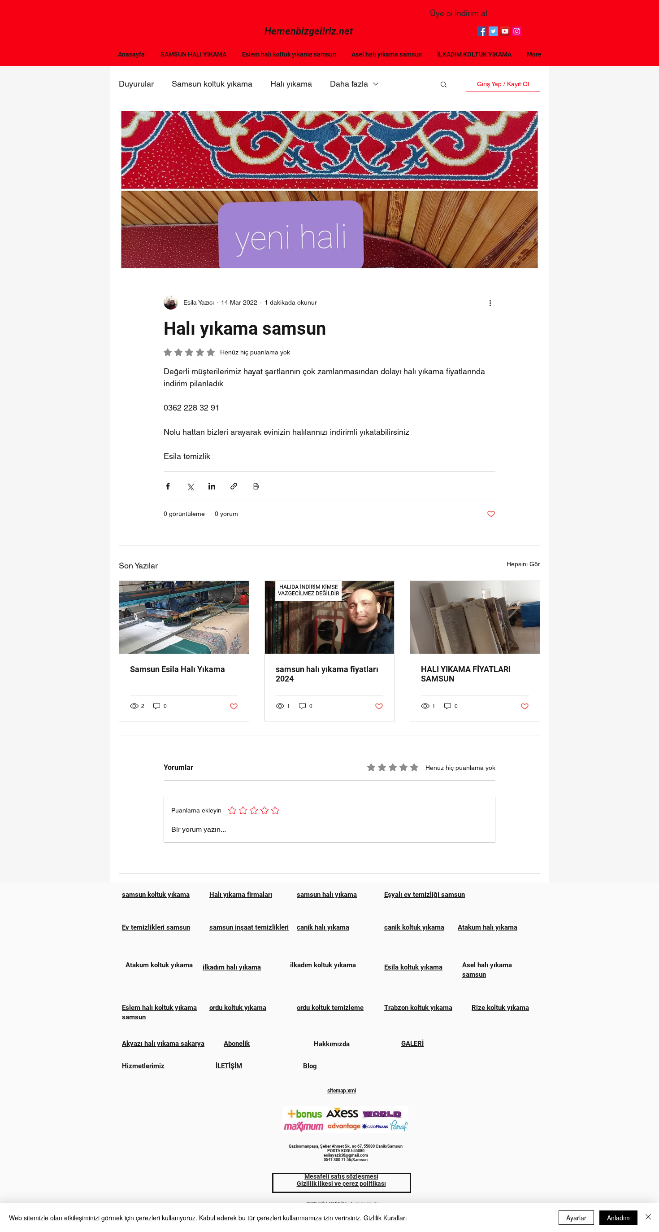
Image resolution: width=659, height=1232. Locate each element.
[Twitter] (493, 31)
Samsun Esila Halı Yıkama (177, 669)
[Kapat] (648, 1217)
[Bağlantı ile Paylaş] (234, 486)
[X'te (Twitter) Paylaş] (190, 486)
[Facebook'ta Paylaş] (168, 486)
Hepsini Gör (523, 564)
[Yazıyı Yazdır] (255, 486)
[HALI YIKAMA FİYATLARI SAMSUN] (475, 617)
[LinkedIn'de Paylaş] (212, 486)
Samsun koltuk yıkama (212, 83)
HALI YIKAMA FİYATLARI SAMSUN (466, 673)
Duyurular (136, 83)
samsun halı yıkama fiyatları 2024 (327, 673)
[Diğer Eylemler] (490, 302)
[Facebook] (481, 31)
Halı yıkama (291, 83)
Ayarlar (576, 1217)
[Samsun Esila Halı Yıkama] (184, 617)
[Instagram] (516, 31)
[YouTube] (505, 31)
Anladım (618, 1217)
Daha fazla (349, 83)
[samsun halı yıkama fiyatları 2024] (330, 617)
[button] (443, 83)
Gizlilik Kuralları (385, 1217)
